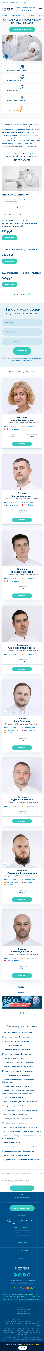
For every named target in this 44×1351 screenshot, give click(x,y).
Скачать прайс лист (25, 1283)
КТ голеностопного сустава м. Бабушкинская (19, 1102)
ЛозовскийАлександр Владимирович (22, 646)
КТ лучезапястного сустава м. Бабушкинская (19, 1110)
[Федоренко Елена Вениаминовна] (22, 396)
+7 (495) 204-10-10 (25, 1221)
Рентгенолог (34, 423)
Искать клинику (22, 1188)
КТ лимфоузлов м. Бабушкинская (14, 1123)
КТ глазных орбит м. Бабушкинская (15, 1086)
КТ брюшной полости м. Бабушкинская (17, 1033)
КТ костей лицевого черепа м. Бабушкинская (19, 1127)
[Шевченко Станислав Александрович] (22, 849)
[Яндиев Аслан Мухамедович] (22, 927)
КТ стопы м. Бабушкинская (12, 1143)
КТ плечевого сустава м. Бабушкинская (17, 1071)
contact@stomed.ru (22, 1227)
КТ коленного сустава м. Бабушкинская (17, 1054)
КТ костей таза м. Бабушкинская (14, 1114)
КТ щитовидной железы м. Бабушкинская (18, 1063)
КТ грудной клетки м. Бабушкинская (15, 1041)
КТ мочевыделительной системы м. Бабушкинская (21, 1131)
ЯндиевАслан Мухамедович (22, 950)
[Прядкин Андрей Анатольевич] (22, 776)
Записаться (9, 238)
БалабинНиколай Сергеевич (22, 570)
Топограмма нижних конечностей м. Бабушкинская (21, 1160)
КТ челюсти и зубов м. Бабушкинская (16, 1050)
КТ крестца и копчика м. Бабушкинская (17, 1119)
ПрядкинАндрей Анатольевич (22, 798)
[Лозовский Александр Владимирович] (22, 624)
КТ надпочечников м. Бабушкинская (16, 1075)
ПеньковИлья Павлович (22, 720)
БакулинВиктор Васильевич (22, 494)
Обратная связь (22, 1233)
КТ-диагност (10, 423)
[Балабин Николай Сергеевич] (22, 548)
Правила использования (31, 1344)
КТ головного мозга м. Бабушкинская (16, 1037)
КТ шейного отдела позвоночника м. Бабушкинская (22, 1147)
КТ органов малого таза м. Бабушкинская (18, 1067)
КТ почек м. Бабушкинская (12, 1045)
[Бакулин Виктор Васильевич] (22, 472)
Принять (22, 1348)
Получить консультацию (22, 29)
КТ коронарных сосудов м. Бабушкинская (18, 1151)
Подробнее (22, 444)
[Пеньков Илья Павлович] (22, 697)
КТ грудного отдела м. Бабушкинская (16, 1106)
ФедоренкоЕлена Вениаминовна (22, 418)
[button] (10, 3)
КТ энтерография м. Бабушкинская (15, 1155)
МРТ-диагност (22, 423)
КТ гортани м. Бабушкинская (13, 1058)
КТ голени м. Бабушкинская (12, 1097)
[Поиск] (26, 3)
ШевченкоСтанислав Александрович (22, 872)
